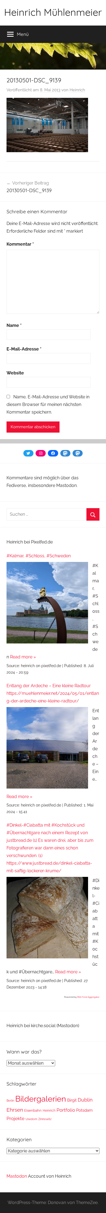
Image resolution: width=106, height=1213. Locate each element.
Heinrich (77, 89)
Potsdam (84, 1110)
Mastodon (17, 1176)
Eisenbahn (33, 1110)
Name (14, 325)
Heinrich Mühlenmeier (53, 12)
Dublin (85, 1100)
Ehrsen (15, 1110)
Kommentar (20, 244)
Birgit (72, 1100)
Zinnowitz (44, 1119)
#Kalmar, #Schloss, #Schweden (39, 555)
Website (15, 373)
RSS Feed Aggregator (88, 997)
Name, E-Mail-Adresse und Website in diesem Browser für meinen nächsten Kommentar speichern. (48, 404)
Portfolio (66, 1110)
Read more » (23, 656)
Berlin (10, 1100)
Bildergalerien (40, 1098)
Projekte (15, 1118)
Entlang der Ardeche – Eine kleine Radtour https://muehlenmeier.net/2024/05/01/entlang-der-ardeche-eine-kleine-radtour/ (53, 693)
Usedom (31, 1119)
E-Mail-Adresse (24, 349)
